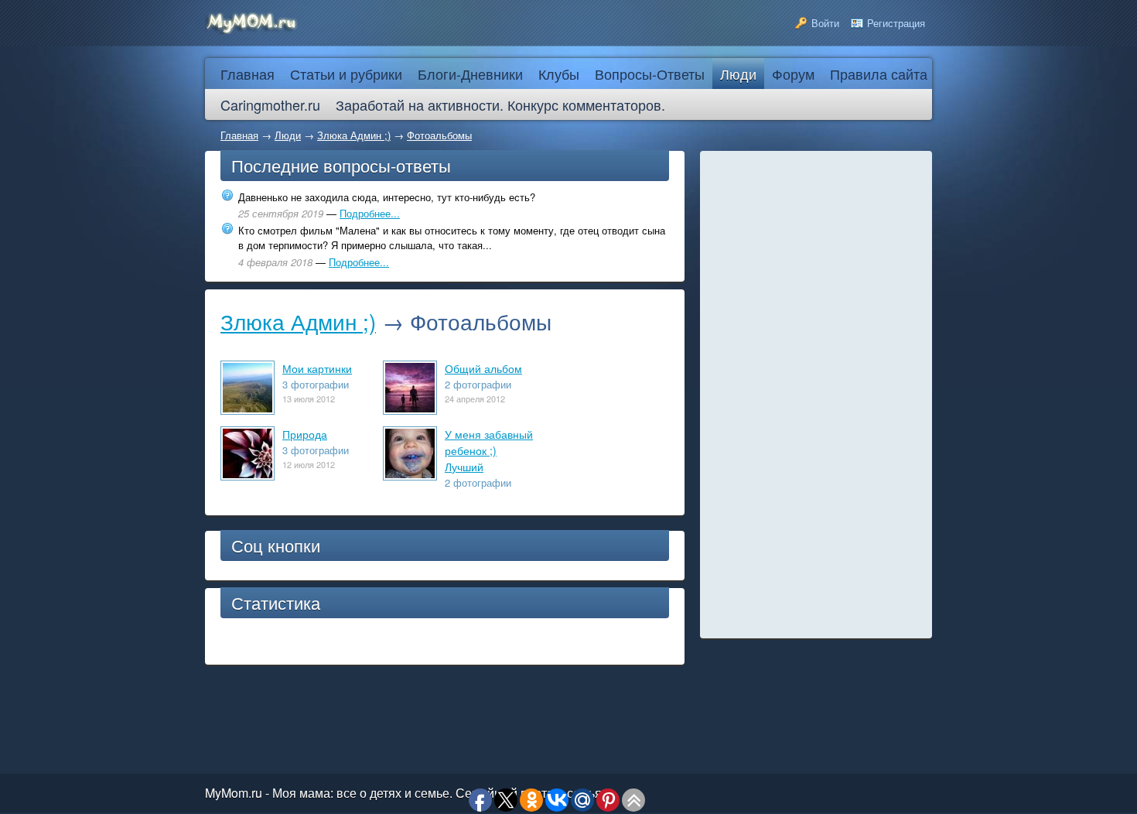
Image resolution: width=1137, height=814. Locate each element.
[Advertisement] (816, 394)
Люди (288, 135)
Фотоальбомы (439, 135)
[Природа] (247, 474)
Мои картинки (317, 368)
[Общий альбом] (410, 408)
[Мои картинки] (247, 408)
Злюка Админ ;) (354, 135)
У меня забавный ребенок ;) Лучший (489, 450)
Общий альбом (483, 368)
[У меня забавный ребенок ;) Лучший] (410, 474)
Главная (239, 135)
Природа (304, 434)
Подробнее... (370, 213)
